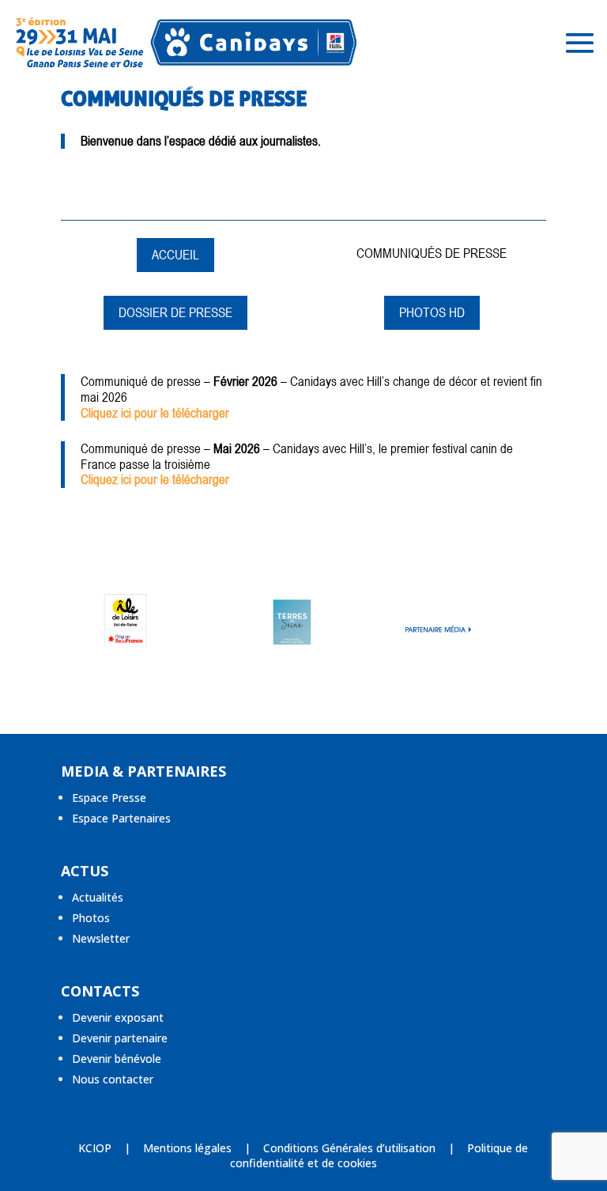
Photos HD (432, 312)
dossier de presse (175, 312)
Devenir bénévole (116, 1058)
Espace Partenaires (121, 818)
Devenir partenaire (120, 1037)
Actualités (97, 897)
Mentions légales (187, 1147)
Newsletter (101, 938)
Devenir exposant (118, 1017)
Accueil (175, 254)
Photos (91, 917)
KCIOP (94, 1147)
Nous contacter (112, 1079)
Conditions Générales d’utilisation (349, 1147)
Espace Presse (109, 797)
